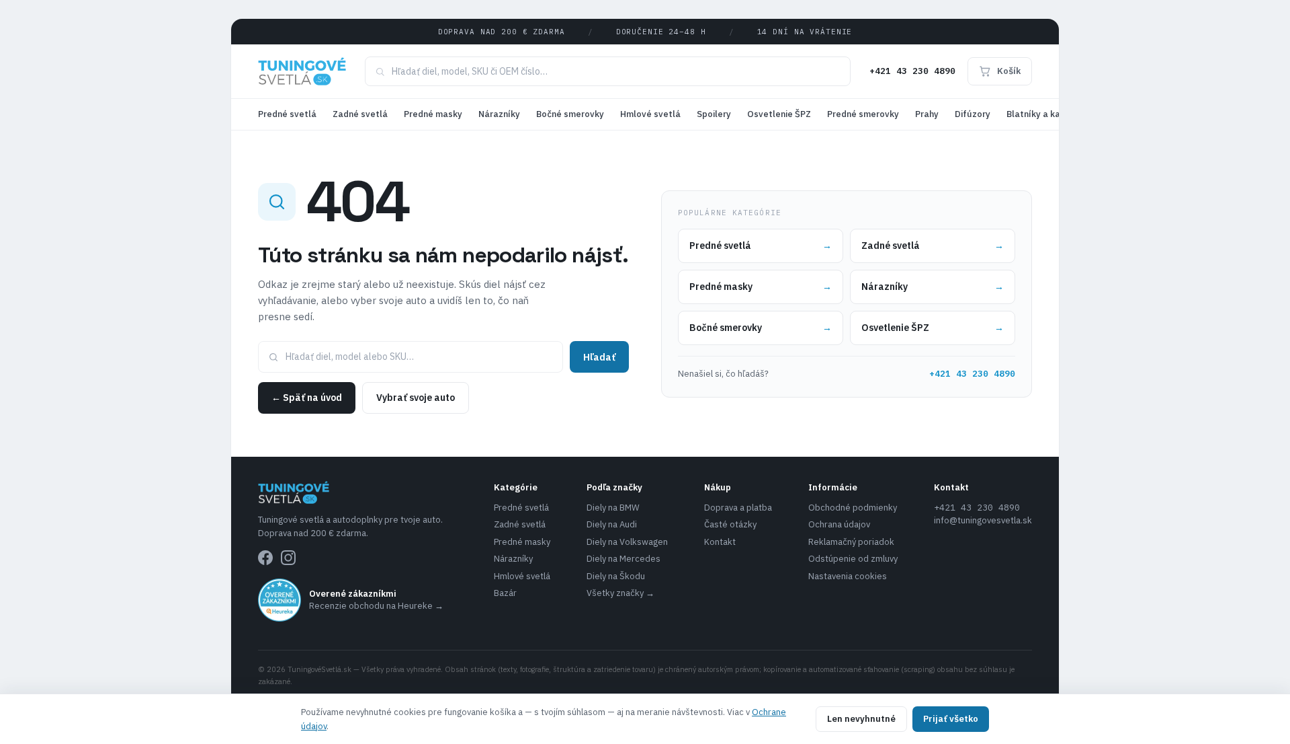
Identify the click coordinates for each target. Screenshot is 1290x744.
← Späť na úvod (306, 398)
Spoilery (714, 114)
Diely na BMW (613, 507)
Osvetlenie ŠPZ (779, 114)
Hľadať (599, 356)
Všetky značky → (620, 593)
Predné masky (433, 114)
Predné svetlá (287, 114)
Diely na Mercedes (623, 558)
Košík (1009, 71)
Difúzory (972, 114)
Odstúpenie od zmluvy (853, 558)
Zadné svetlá (360, 114)
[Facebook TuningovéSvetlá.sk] (265, 557)
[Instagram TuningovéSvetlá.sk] (288, 557)
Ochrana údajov (839, 524)
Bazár (505, 593)
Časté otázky (730, 524)
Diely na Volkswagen (627, 542)
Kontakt (720, 542)
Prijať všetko (950, 718)
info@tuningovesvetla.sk (983, 520)
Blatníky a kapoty (1043, 114)
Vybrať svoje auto (415, 398)
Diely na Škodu (616, 576)
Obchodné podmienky (852, 507)
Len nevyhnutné (861, 718)
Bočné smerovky (570, 114)
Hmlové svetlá (650, 114)
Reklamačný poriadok (851, 542)
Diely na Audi (612, 524)
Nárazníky (499, 114)
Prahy (927, 114)
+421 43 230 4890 (912, 71)
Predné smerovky (863, 114)
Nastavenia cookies (847, 576)
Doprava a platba (738, 507)
